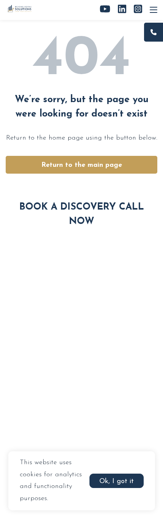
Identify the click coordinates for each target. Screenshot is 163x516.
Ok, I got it (116, 481)
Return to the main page (81, 165)
